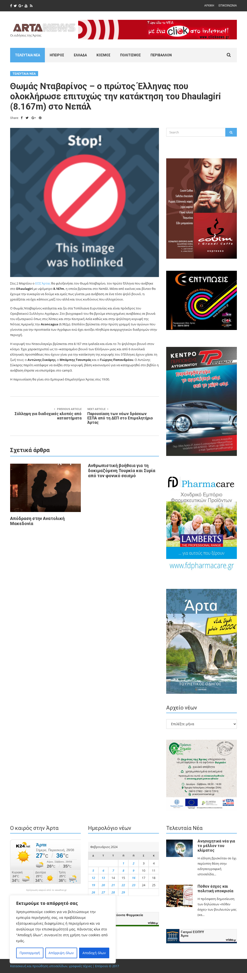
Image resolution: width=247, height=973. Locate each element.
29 (123, 892)
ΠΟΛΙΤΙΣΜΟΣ (130, 55)
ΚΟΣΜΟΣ (103, 55)
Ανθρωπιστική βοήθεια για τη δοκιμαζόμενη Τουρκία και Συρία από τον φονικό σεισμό (121, 470)
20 (103, 885)
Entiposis (101, 966)
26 (93, 892)
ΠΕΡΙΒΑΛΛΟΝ (161, 55)
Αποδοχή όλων (94, 953)
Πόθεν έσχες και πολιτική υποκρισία (215, 888)
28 (113, 892)
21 (113, 885)
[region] (63, 929)
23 (133, 885)
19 (93, 885)
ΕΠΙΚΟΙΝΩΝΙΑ (228, 5)
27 (103, 892)
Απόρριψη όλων (61, 953)
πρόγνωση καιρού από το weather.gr (46, 890)
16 (133, 878)
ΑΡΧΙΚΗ (209, 5)
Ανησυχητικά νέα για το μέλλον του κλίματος (216, 846)
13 (103, 878)
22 (123, 885)
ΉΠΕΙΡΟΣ (57, 55)
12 (93, 878)
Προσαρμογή (30, 953)
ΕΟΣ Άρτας (42, 283)
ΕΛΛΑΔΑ (80, 55)
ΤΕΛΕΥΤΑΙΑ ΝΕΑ (27, 55)
